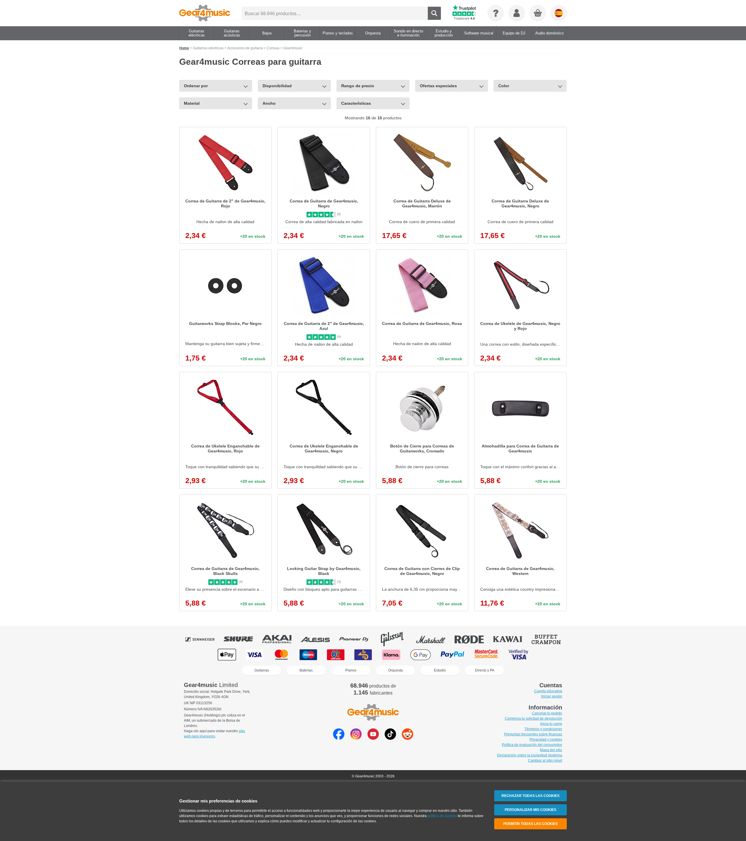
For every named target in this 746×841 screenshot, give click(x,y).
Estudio (440, 670)
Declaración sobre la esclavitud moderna (529, 755)
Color (503, 85)
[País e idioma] (558, 13)
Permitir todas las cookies (530, 824)
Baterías (306, 670)
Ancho (269, 103)
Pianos (350, 670)
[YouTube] (373, 738)
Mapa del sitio (551, 750)
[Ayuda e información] (496, 13)
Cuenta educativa (548, 691)
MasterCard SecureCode (486, 654)
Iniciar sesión (551, 696)
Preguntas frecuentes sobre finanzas (533, 734)
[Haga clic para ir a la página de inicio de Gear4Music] (204, 13)
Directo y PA (484, 670)
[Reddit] (407, 738)
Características (356, 103)
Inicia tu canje (551, 724)
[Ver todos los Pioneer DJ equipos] (358, 639)
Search (434, 13)
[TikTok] (390, 738)
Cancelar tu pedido (547, 713)
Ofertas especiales (438, 85)
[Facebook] (338, 738)
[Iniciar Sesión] (517, 13)
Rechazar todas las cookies (531, 796)
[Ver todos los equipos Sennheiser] (204, 639)
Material (192, 103)
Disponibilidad (277, 85)
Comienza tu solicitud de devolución (533, 718)
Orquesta (395, 670)
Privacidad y (545, 739)
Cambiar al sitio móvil (545, 760)
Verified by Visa (518, 654)
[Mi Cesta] (538, 13)
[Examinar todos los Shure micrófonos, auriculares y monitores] (242, 639)
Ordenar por (196, 85)
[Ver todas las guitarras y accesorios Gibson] (396, 639)
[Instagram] (356, 738)
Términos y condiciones (543, 729)
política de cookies (442, 816)
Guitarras (261, 670)
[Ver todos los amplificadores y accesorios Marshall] (435, 639)
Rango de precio (357, 85)
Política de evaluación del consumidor (532, 745)
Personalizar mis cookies (530, 810)
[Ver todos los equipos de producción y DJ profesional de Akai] (281, 639)
